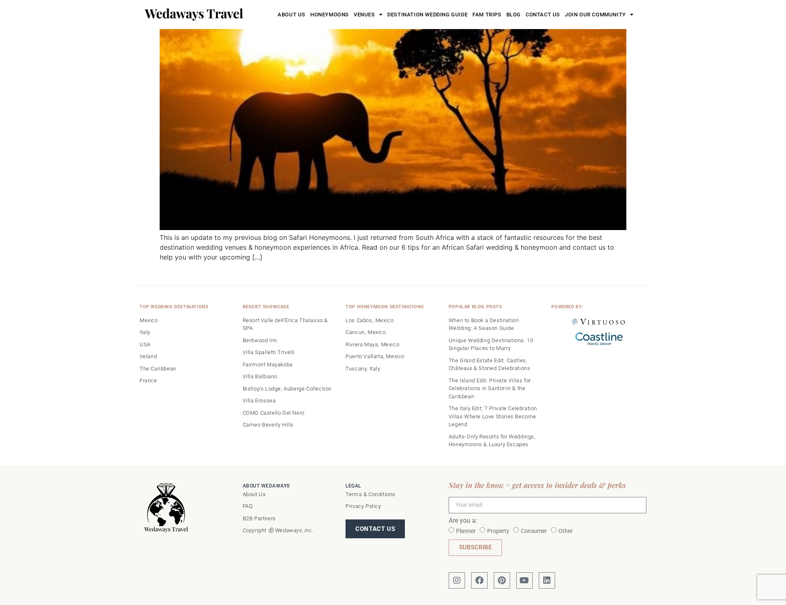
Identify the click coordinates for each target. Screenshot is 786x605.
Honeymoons (329, 14)
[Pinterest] (502, 580)
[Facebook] (479, 580)
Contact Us (543, 14)
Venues (364, 14)
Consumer (534, 530)
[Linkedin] (547, 580)
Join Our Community (595, 14)
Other (565, 530)
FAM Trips (486, 14)
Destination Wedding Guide (427, 14)
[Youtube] (524, 580)
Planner (466, 530)
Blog (513, 14)
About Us (291, 14)
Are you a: (463, 520)
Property (498, 530)
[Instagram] (457, 580)
